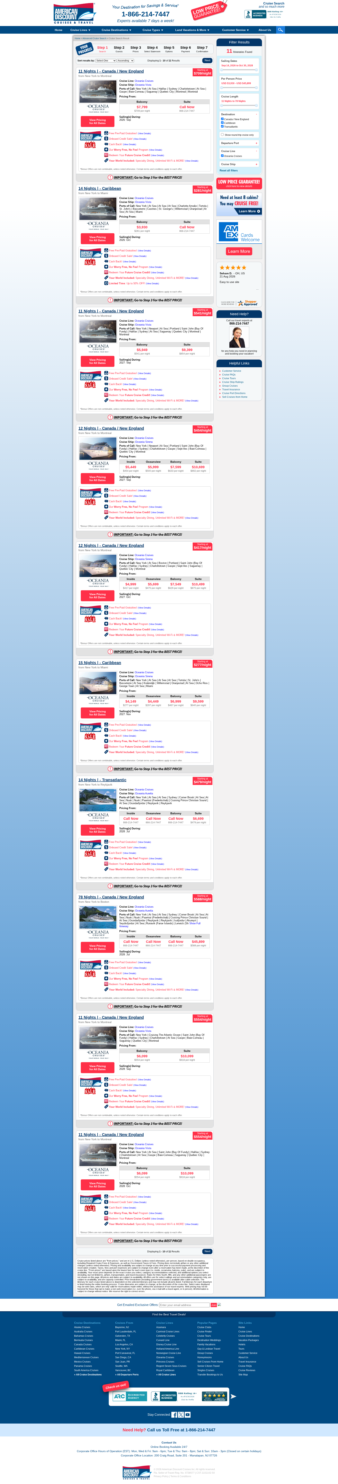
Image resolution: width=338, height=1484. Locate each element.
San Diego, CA (123, 1357)
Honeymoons (204, 1357)
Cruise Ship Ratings (233, 382)
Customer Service (231, 371)
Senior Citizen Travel (208, 1366)
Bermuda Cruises (83, 1340)
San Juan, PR (122, 1361)
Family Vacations (206, 1344)
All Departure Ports (127, 1374)
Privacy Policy (161, 1476)
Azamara (161, 1327)
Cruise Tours (229, 378)
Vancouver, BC (123, 1370)
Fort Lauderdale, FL (125, 1331)
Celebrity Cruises (165, 1336)
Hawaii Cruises (82, 1353)
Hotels (241, 1344)
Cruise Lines (245, 1331)
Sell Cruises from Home (234, 397)
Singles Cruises (205, 1370)
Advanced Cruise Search (94, 38)
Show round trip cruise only (239, 135)
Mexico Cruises (82, 1361)
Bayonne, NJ (122, 1327)
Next (207, 60)
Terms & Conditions (180, 1476)
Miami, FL (120, 1340)
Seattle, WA (121, 1366)
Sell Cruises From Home (210, 1361)
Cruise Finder (204, 1331)
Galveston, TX (122, 1336)
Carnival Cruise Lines (167, 1331)
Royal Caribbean (165, 1370)
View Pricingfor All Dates (97, 121)
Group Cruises (230, 385)
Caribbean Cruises (84, 1348)
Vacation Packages (248, 1340)
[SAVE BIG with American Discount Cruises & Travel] (209, 20)
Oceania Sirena (144, 441)
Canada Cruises (83, 1344)
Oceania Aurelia (144, 793)
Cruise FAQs (229, 374)
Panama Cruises (83, 1366)
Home (58, 29)
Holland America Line (167, 1348)
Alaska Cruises (82, 1327)
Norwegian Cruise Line (168, 1353)
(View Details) (144, 133)
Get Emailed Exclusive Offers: (137, 1305)
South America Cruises (86, 1370)
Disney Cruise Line (166, 1344)
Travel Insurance (231, 389)
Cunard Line (163, 1340)
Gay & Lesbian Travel (208, 1348)
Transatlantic (231, 126)
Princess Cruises (165, 1361)
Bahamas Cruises (83, 1336)
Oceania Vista (143, 84)
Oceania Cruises (233, 156)
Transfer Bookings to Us (210, 1374)
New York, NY (122, 1348)
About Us (265, 29)
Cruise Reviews (246, 1370)
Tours (241, 1348)
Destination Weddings (209, 1340)
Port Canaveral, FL (125, 1353)
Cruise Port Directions (233, 393)
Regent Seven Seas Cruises (171, 1366)
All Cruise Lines (166, 1374)
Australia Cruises (83, 1331)
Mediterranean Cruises (86, 1357)
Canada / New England (236, 119)
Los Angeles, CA (124, 1344)
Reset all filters (229, 170)
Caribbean (230, 123)
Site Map (243, 1374)
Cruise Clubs (204, 1327)
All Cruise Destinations (88, 1374)
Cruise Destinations (248, 1336)
